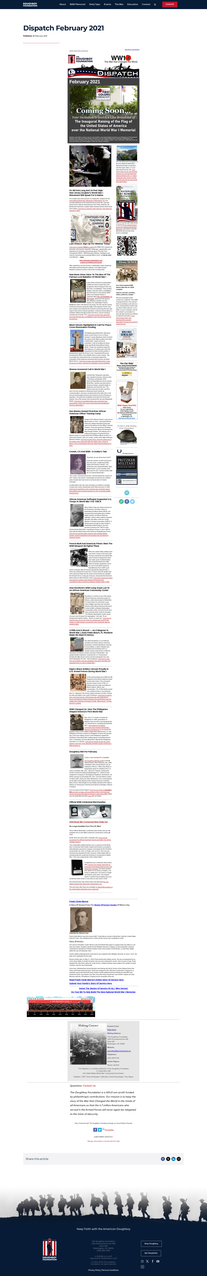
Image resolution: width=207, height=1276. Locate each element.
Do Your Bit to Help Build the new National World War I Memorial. (103, 992)
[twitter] (147, 1261)
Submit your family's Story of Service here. (90, 983)
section (105, 905)
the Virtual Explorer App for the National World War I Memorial (126, 227)
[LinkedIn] (173, 1159)
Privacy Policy (94, 1270)
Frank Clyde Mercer (78, 901)
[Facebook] (163, 1159)
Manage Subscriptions (95, 1141)
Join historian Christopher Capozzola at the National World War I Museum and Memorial (96, 727)
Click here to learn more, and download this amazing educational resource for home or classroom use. (127, 320)
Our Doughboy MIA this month (94, 761)
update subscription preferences (78, 50)
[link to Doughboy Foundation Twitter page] (100, 1130)
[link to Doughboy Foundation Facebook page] (95, 1130)
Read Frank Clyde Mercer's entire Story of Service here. (96, 980)
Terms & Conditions (110, 1270)
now (89, 796)
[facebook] (152, 1261)
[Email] (178, 1159)
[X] (168, 1159)
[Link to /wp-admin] (142, 1266)
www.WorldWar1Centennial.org (119, 1051)
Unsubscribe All (109, 1141)
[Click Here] (111, 1030)
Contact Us (89, 1086)
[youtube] (157, 1261)
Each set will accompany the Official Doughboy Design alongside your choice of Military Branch (90, 840)
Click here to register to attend (81, 247)
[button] (153, 4)
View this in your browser (132, 49)
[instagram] (142, 1261)
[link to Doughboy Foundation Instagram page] (108, 1130)
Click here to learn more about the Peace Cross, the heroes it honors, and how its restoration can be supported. (89, 362)
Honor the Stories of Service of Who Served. (103, 988)
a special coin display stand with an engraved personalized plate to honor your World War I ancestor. (98, 867)
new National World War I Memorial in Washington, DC (87, 200)
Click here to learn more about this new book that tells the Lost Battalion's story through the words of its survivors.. (90, 317)
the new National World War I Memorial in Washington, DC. (89, 883)
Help (118, 1141)
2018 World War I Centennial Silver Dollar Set (88, 822)
